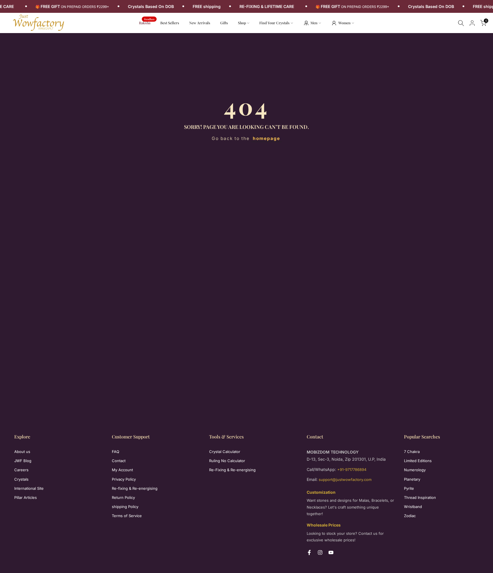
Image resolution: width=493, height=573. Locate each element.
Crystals (21, 479)
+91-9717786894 (351, 469)
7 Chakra (412, 451)
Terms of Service (127, 515)
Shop (242, 22)
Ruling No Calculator (227, 460)
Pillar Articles (25, 497)
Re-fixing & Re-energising (134, 488)
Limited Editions (418, 460)
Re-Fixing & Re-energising (232, 470)
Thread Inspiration (420, 497)
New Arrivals (202, 22)
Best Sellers (169, 22)
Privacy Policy (124, 479)
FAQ (115, 451)
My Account (122, 470)
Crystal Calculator (224, 451)
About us (22, 451)
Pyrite (409, 488)
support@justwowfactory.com (345, 479)
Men (314, 22)
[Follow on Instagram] (320, 552)
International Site (29, 488)
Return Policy (123, 497)
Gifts (224, 22)
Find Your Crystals (274, 22)
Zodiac (410, 515)
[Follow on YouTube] (331, 552)
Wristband (413, 506)
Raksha (147, 22)
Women (344, 22)
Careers (21, 470)
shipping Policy (125, 506)
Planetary (412, 479)
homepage (266, 138)
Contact (119, 460)
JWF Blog (22, 460)
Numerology (415, 470)
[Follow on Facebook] (309, 552)
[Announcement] (74, 6)
